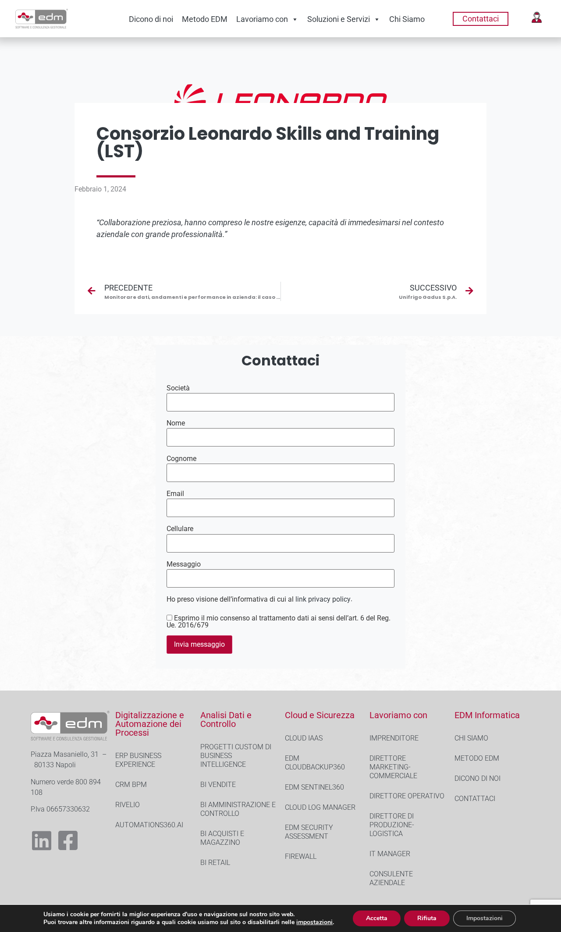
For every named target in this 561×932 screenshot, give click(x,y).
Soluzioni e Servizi (338, 19)
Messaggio (184, 564)
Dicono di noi (151, 19)
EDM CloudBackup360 (315, 762)
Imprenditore (394, 738)
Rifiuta (427, 918)
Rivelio (127, 805)
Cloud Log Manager (320, 807)
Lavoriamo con (262, 19)
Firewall (300, 856)
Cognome (181, 458)
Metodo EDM (204, 19)
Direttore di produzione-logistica (391, 825)
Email (175, 493)
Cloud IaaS (304, 738)
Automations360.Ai (149, 825)
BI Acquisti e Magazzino (222, 838)
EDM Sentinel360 (314, 787)
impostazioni (314, 922)
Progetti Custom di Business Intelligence (235, 756)
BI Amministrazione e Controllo (238, 809)
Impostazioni (484, 918)
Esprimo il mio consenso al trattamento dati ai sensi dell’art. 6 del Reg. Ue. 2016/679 (279, 622)
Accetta (376, 918)
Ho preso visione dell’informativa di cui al (259, 599)
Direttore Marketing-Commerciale (393, 767)
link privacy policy (323, 599)
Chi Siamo (407, 19)
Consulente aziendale (391, 878)
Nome (176, 423)
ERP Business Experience (138, 760)
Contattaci (474, 798)
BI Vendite (218, 784)
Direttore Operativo (406, 796)
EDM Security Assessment (309, 831)
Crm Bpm (131, 784)
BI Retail (215, 862)
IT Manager (389, 854)
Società (178, 388)
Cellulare (180, 528)
